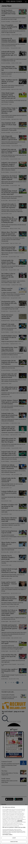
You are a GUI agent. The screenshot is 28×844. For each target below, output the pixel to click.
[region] (14, 824)
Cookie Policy (19, 820)
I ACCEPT (14, 837)
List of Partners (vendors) (7, 834)
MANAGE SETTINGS (14, 841)
